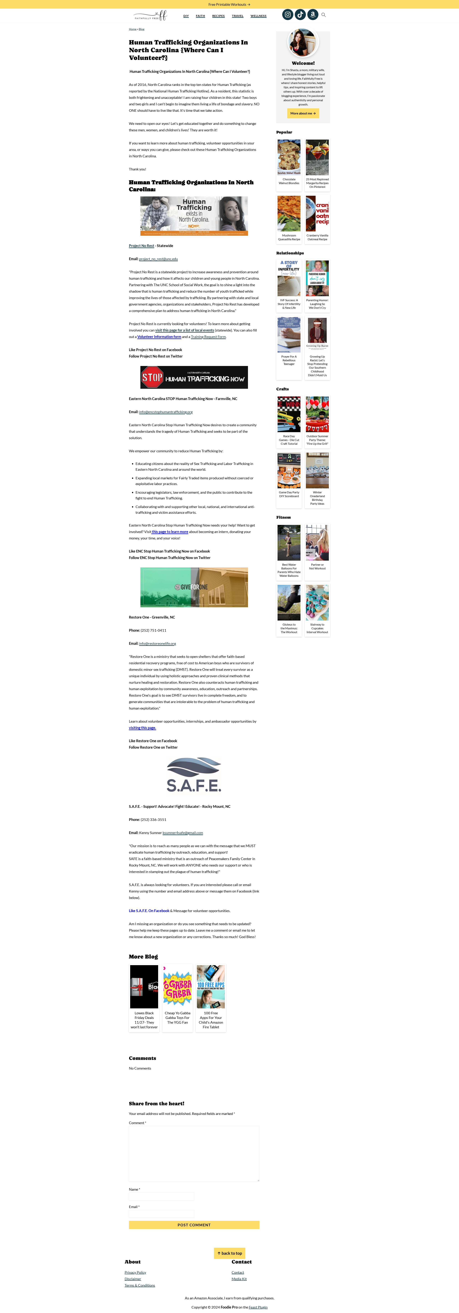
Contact (238, 1272)
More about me (301, 113)
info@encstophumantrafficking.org (166, 412)
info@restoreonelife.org (157, 643)
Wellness (259, 15)
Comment (137, 1123)
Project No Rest (141, 245)
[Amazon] (312, 14)
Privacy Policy (135, 1272)
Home (132, 29)
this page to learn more (169, 531)
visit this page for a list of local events (184, 330)
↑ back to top (229, 1253)
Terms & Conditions (140, 1285)
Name (134, 1189)
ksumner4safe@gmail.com (183, 832)
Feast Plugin (258, 1307)
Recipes (218, 15)
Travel (237, 15)
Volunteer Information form (159, 336)
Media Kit (239, 1279)
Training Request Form (208, 336)
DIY (186, 15)
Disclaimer (133, 1279)
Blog (141, 29)
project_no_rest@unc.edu (158, 259)
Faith (200, 15)
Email (134, 1206)
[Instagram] (287, 14)
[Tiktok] (300, 14)
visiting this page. (142, 727)
